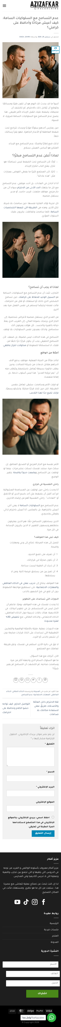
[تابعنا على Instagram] (35, 902)
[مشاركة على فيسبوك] (39, 680)
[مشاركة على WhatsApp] (45, 680)
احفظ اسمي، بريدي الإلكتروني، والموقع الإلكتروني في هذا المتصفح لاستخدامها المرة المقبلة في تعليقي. (31, 822)
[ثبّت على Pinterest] (21, 680)
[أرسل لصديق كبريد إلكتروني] (27, 680)
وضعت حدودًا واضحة (24, 473)
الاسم (50, 772)
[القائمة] (4, 6)
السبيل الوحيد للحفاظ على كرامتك (37, 297)
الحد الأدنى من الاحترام (29, 188)
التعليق (49, 744)
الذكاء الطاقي (18, 692)
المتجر (55, 936)
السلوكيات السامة (30, 505)
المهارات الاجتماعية (42, 695)
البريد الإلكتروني (45, 787)
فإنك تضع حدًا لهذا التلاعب (44, 393)
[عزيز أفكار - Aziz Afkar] (44, 5)
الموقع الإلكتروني (45, 802)
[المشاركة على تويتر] (33, 680)
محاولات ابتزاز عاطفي (14, 345)
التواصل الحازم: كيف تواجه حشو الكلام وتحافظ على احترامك (16, 708)
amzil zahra (24, 37)
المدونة (37, 692)
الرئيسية (54, 923)
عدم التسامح (27, 695)
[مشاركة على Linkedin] (16, 680)
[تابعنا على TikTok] (26, 902)
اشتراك (42, 993)
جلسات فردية (51, 930)
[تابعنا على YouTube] (17, 902)
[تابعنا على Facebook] (44, 902)
